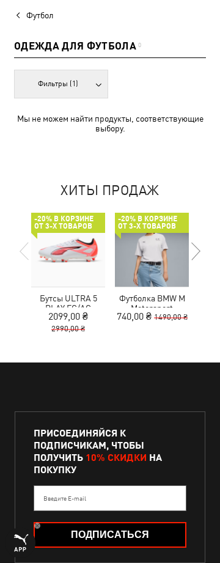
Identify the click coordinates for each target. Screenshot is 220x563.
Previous (25, 251)
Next (195, 251)
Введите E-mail (64, 498)
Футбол (40, 15)
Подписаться (110, 534)
